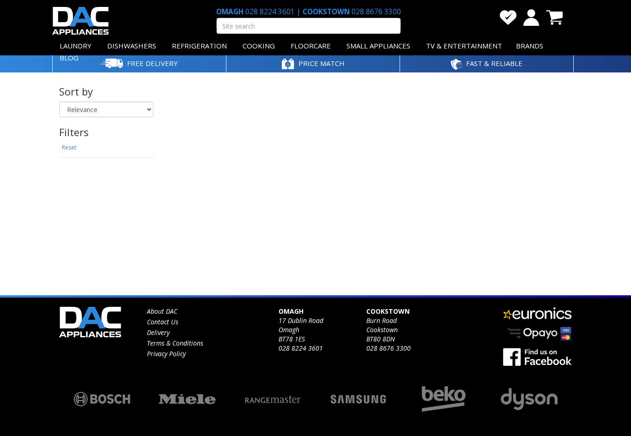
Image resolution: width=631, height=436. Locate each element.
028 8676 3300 (375, 12)
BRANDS (529, 45)
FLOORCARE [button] (311, 45)
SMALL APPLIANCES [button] (378, 45)
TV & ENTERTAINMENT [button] (464, 45)
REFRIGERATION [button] (199, 45)
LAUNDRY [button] (75, 45)
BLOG (69, 57)
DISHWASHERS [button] (131, 45)
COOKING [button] (259, 45)
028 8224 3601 (270, 12)
